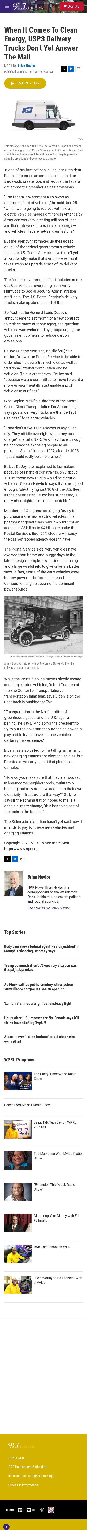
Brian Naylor (26, 65)
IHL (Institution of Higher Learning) (31, 1476)
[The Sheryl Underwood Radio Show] (18, 1081)
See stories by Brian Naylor (48, 908)
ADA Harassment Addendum (27, 1466)
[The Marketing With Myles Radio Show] (18, 1160)
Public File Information (23, 1485)
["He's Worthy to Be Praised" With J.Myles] (18, 1285)
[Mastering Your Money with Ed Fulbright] (18, 1223)
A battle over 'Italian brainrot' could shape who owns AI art (39, 1039)
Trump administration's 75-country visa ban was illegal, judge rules (40, 967)
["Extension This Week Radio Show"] (18, 1192)
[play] (6, 1527)
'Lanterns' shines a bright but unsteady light (37, 1003)
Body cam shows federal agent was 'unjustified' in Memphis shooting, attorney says (41, 948)
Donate (73, 6)
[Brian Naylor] (13, 883)
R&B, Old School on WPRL (53, 1247)
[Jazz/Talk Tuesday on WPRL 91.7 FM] (18, 1129)
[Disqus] (43, 1377)
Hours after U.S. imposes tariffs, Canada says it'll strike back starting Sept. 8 (41, 1020)
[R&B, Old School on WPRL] (18, 1254)
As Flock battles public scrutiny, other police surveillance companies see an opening (38, 986)
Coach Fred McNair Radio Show (27, 1105)
